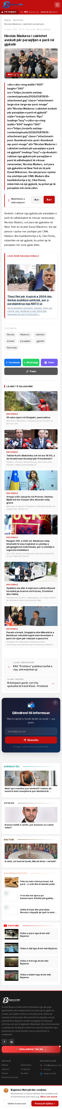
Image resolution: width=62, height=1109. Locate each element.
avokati (10, 341)
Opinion (5, 1069)
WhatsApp (32, 362)
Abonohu (32, 740)
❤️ (14, 75)
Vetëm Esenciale (17, 1103)
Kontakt (24, 1073)
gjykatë (40, 341)
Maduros (24, 334)
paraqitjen (25, 341)
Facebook (14, 362)
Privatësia (25, 1069)
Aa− (37, 199)
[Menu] (57, 5)
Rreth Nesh (26, 1065)
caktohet (39, 334)
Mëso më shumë (48, 1096)
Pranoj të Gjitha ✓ (45, 1103)
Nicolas (10, 334)
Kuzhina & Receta (10, 1077)
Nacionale (18, 20)
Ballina (7, 20)
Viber (51, 362)
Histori (5, 1073)
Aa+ (49, 199)
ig (11, 1041)
